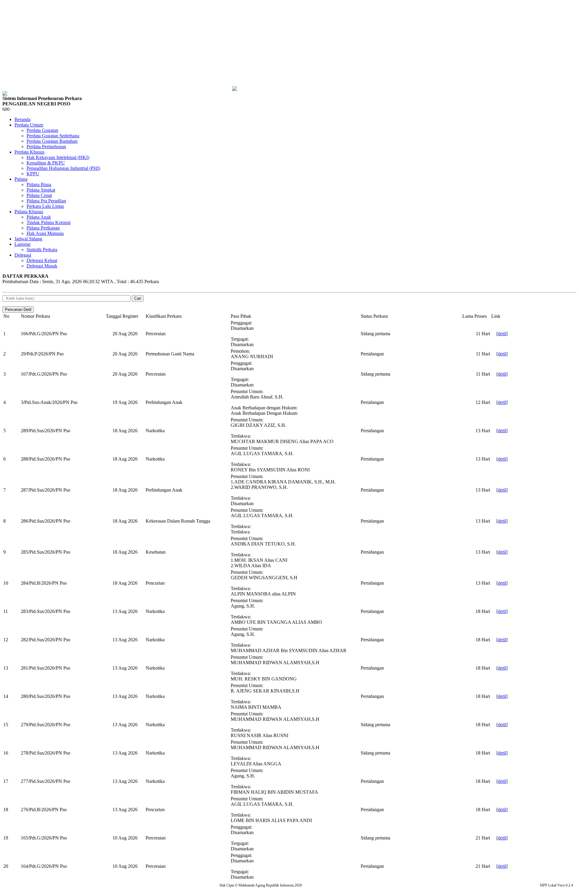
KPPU (33, 173)
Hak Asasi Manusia (45, 233)
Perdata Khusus (29, 152)
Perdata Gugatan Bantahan (52, 141)
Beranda (22, 119)
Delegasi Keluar (42, 260)
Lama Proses (474, 316)
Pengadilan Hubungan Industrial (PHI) (63, 168)
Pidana (20, 179)
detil (502, 333)
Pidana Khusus (28, 211)
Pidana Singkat (41, 189)
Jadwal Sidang (28, 238)
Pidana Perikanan (43, 227)
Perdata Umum (28, 124)
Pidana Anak (39, 217)
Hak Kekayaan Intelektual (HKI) (58, 157)
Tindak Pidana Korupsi (49, 222)
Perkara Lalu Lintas (45, 206)
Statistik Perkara (42, 249)
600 (6, 109)
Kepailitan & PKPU (46, 162)
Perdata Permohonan (46, 146)
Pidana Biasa (39, 184)
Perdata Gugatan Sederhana (53, 135)
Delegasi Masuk (42, 265)
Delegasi (22, 255)
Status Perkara (374, 316)
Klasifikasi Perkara (164, 316)
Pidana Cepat (39, 195)
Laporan (22, 244)
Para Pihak (241, 316)
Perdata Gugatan (42, 130)
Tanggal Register (122, 316)
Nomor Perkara (35, 316)
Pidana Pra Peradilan (46, 200)
